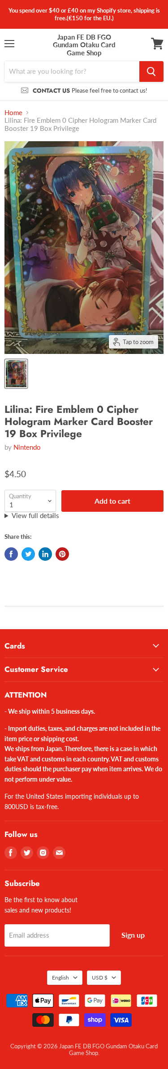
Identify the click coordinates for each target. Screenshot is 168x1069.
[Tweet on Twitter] (28, 554)
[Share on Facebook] (11, 554)
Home (13, 112)
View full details (35, 515)
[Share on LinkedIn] (45, 554)
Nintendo (27, 447)
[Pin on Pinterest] (62, 554)
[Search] (151, 71)
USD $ (100, 977)
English (60, 977)
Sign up (133, 934)
